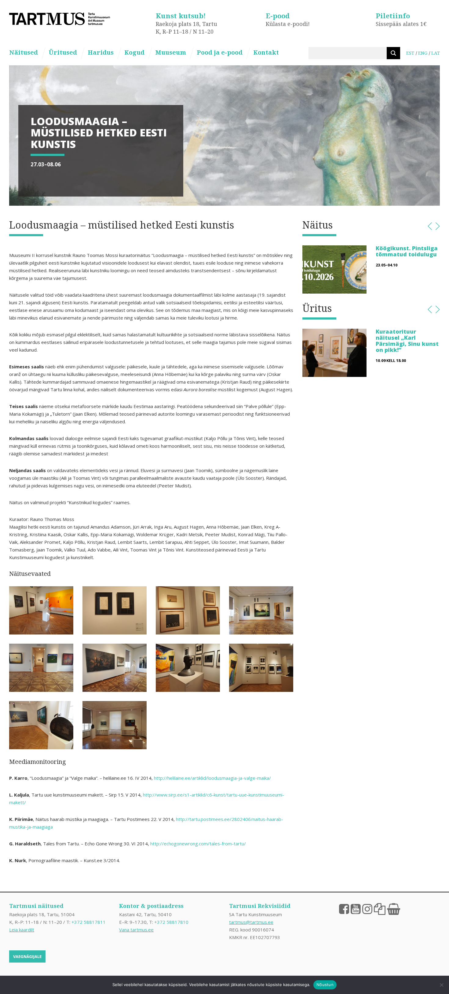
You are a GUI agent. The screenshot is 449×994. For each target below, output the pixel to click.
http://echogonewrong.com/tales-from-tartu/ (198, 843)
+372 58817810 (171, 922)
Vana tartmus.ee (136, 930)
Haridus (101, 52)
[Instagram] (367, 908)
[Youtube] (356, 908)
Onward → (437, 226)
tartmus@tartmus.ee (251, 922)
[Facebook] (344, 908)
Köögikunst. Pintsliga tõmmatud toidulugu (407, 251)
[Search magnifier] (393, 53)
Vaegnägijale (27, 956)
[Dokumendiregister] (379, 908)
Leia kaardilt (21, 930)
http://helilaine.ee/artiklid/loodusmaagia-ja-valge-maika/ (212, 778)
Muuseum (170, 52)
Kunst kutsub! (181, 15)
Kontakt (266, 52)
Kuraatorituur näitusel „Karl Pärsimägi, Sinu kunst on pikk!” (407, 340)
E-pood (278, 15)
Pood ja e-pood (220, 52)
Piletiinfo (393, 15)
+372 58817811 (88, 922)
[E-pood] (393, 908)
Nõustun (325, 984)
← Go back (430, 226)
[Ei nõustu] (441, 985)
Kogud (134, 52)
